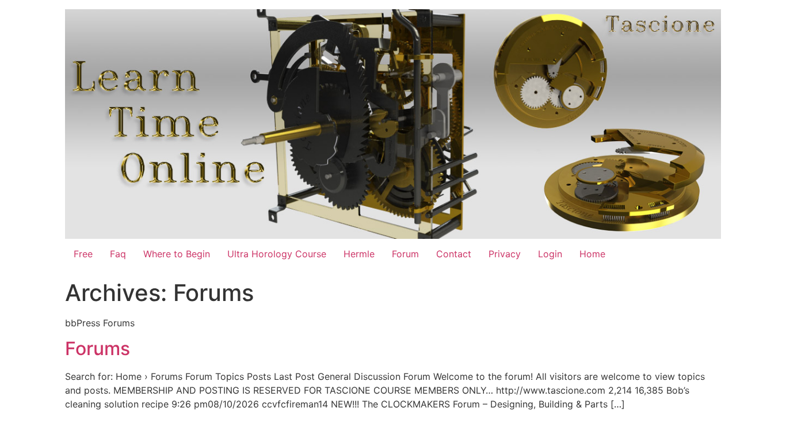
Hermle (359, 254)
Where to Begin (176, 254)
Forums (97, 348)
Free (83, 254)
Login (550, 254)
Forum (405, 254)
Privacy (505, 254)
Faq (118, 254)
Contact (453, 254)
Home (592, 254)
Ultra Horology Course (276, 254)
